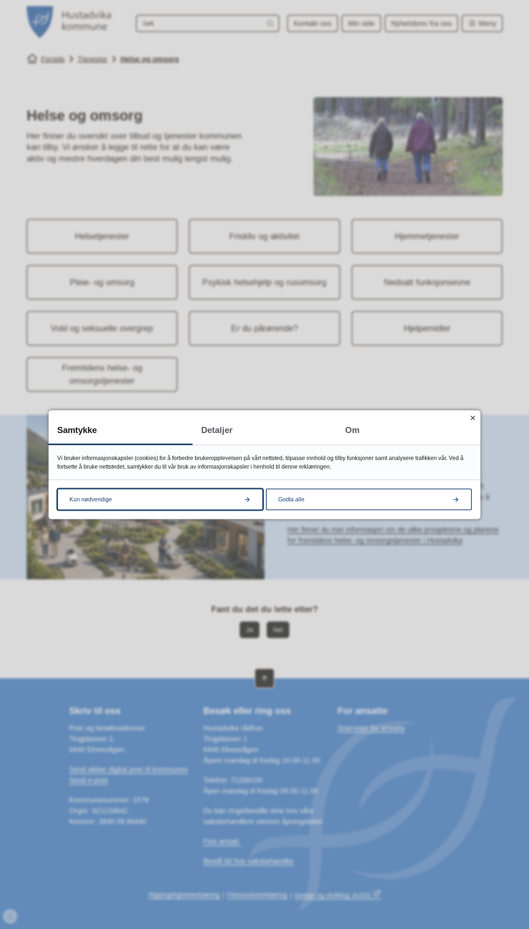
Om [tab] (352, 429)
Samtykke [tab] (77, 429)
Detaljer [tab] (216, 429)
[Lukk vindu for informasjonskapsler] (472, 417)
